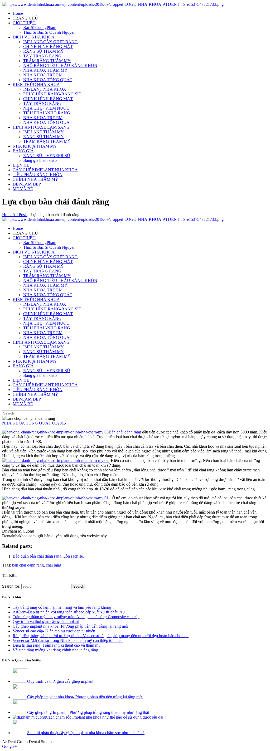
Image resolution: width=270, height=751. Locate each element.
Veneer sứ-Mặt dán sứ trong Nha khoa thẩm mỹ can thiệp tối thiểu (68, 640)
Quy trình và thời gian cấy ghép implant (46, 621)
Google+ (9, 746)
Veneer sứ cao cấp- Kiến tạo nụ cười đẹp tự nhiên (54, 631)
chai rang (53, 565)
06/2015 (59, 423)
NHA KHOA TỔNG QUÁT (26, 423)
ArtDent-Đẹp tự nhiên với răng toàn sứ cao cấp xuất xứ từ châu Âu (69, 612)
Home (7, 214)
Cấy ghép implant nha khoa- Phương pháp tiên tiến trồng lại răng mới (70, 626)
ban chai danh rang (28, 565)
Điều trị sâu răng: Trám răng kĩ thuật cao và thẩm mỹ (56, 645)
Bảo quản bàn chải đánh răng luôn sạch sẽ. (48, 556)
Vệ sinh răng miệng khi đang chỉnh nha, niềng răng (55, 650)
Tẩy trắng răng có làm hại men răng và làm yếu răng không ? (63, 607)
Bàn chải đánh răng (125, 432)
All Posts (19, 214)
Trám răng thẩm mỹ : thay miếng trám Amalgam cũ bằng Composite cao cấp (76, 617)
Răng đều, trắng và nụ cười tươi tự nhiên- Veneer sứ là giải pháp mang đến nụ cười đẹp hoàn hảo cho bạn (101, 635)
